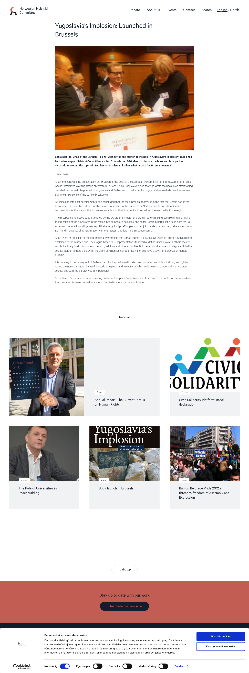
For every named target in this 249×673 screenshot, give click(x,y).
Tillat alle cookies (221, 636)
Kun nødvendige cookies (220, 646)
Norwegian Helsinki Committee (33, 11)
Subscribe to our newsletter (124, 606)
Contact (189, 10)
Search (207, 10)
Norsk (234, 10)
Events (172, 10)
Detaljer (179, 666)
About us (153, 10)
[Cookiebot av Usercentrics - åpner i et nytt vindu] (22, 666)
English (222, 10)
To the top (124, 569)
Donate (134, 10)
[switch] (97, 666)
